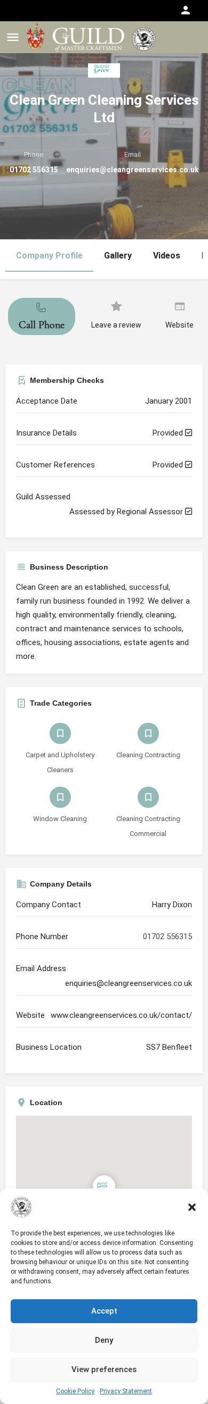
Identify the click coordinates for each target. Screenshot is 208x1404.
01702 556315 (34, 169)
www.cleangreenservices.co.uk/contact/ (121, 1015)
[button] (192, 1207)
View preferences (104, 1369)
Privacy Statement (126, 1391)
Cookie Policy (75, 1391)
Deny (104, 1340)
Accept (104, 1311)
